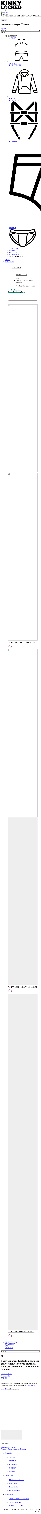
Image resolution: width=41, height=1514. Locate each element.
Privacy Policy (31, 1385)
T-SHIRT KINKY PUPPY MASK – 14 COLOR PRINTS (21, 642)
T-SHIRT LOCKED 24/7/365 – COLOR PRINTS (22, 987)
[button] (3, 28)
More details (5, 1389)
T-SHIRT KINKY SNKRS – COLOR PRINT (21, 1332)
